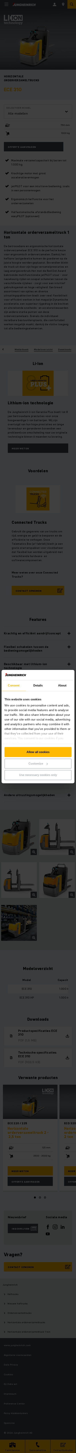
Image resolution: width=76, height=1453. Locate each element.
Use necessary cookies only (38, 775)
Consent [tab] (13, 685)
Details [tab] (38, 685)
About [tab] (62, 685)
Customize (35, 763)
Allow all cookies (38, 752)
